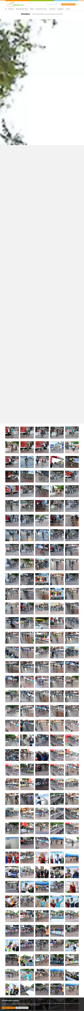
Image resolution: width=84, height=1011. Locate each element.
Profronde (10, 9)
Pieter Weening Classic (22, 9)
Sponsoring (52, 9)
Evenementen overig (41, 9)
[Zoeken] (77, 4)
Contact (68, 9)
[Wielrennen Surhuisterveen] (15, 4)
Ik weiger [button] (13, 1007)
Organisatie (60, 9)
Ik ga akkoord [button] (6, 1007)
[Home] (6, 9)
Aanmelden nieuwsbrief (68, 4)
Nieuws (32, 9)
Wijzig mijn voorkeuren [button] (22, 1007)
